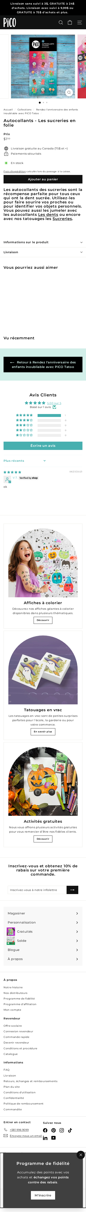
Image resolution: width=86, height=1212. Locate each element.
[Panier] (70, 22)
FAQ (7, 1069)
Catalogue (11, 1054)
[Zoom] (69, 92)
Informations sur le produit (26, 242)
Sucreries (62, 218)
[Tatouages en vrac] (43, 669)
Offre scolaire (13, 1025)
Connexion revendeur (18, 1031)
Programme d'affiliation (20, 1004)
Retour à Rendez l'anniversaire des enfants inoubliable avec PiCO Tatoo (44, 364)
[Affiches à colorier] (43, 562)
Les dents (48, 214)
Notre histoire (13, 987)
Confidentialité (14, 1098)
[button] (24, 415)
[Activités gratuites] (43, 781)
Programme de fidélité (19, 998)
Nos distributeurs (16, 993)
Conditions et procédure (20, 1048)
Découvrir (43, 620)
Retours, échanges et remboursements (31, 1081)
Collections (25, 109)
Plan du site (12, 1086)
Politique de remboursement (24, 1103)
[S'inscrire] (72, 890)
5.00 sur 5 (54, 403)
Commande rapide (16, 1037)
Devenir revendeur (16, 1042)
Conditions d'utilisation (20, 1092)
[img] (12, 472)
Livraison (11, 252)
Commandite (13, 1109)
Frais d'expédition (15, 171)
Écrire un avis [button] (43, 446)
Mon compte (12, 1009)
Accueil (9, 109)
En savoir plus (43, 731)
